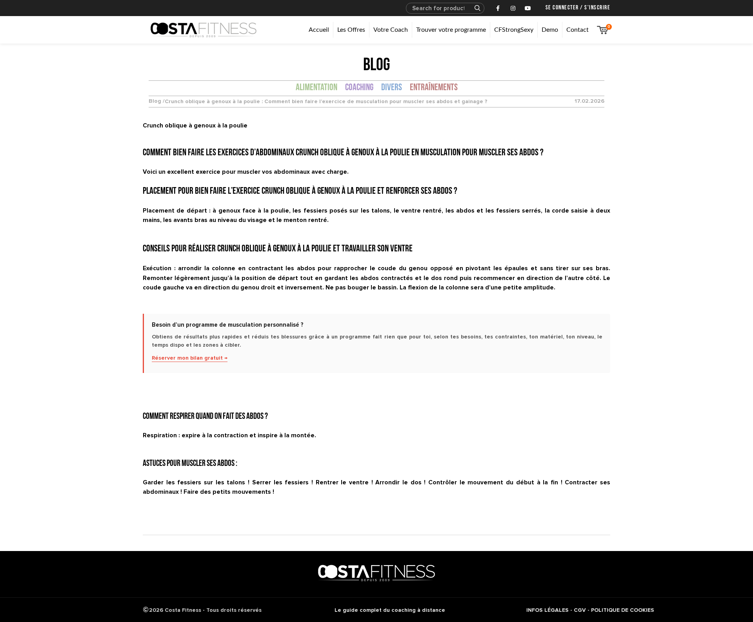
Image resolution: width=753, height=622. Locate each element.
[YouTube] (528, 8)
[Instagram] (513, 8)
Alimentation (316, 88)
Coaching (359, 88)
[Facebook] (498, 8)
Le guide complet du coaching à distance (390, 610)
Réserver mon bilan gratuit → (189, 358)
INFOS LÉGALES (547, 610)
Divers (391, 88)
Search (474, 8)
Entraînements (434, 88)
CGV (580, 610)
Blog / (157, 101)
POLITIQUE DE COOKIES (622, 610)
